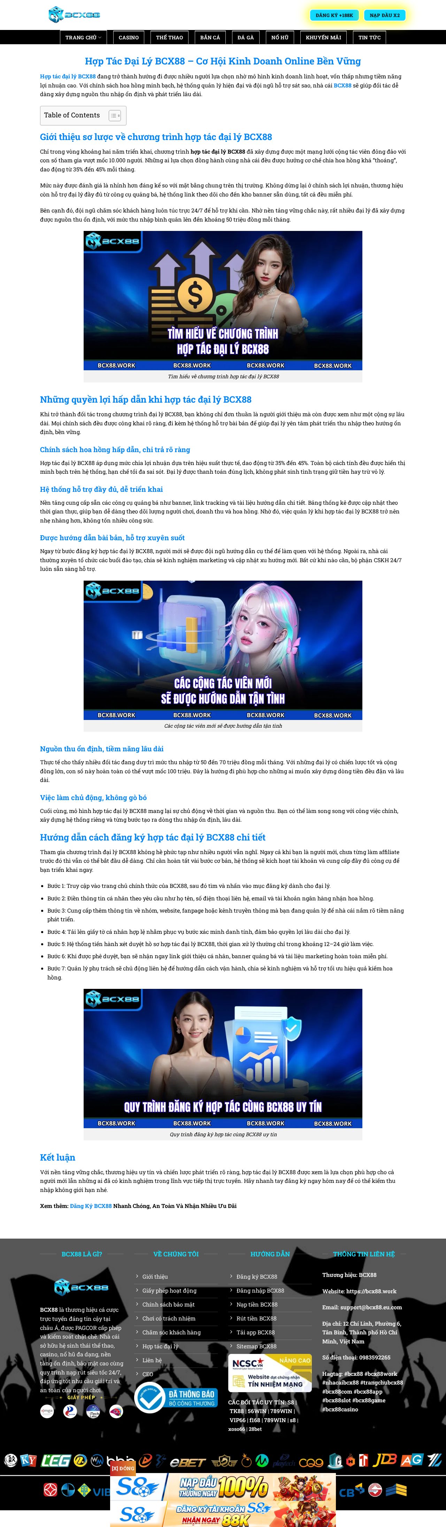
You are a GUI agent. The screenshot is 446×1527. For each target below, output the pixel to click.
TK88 (237, 1410)
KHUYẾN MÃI (323, 37)
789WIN (281, 1410)
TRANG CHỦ (81, 37)
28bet (255, 1429)
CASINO (129, 37)
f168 (254, 1420)
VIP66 (238, 1420)
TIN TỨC (369, 37)
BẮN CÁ (210, 37)
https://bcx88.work (371, 1291)
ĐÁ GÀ (246, 37)
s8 (293, 1420)
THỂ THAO (169, 37)
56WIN (257, 1410)
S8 (290, 1402)
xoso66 (236, 1429)
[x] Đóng (123, 1468)
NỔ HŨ (279, 37)
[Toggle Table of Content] (111, 116)
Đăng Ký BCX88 (91, 1205)
